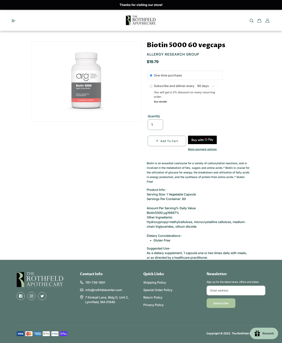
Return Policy (152, 297)
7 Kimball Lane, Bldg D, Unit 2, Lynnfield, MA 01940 (107, 299)
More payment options (202, 149)
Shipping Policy (154, 282)
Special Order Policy (157, 290)
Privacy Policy (153, 305)
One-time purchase (168, 75)
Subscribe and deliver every (174, 86)
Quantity (154, 116)
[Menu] (14, 20)
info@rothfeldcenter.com (103, 290)
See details (160, 101)
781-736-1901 (95, 282)
